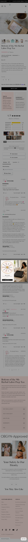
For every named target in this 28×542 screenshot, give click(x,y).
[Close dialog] (26, 261)
